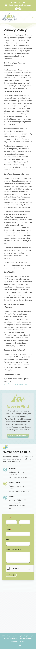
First (7, 525)
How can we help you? (14, 549)
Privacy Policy (14, 638)
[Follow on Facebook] (16, 8)
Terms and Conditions (25, 638)
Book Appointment (18, 435)
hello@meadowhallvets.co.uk (15, 384)
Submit (11, 575)
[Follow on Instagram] (19, 8)
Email (8, 530)
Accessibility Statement (18, 641)
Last (20, 525)
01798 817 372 (20, 486)
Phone (8, 539)
